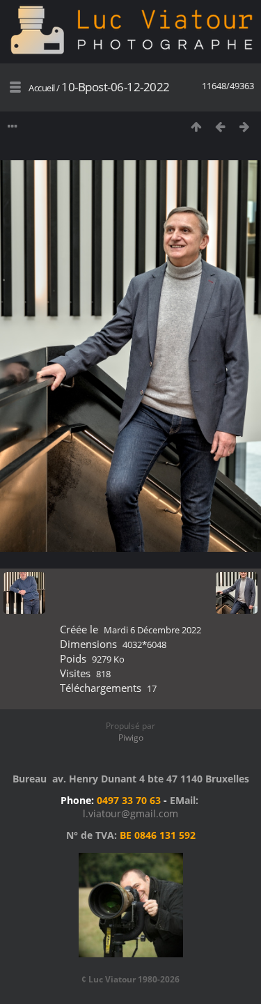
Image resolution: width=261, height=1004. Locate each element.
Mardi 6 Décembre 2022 (152, 630)
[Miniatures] (196, 126)
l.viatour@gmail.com (130, 813)
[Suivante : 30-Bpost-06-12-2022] (244, 126)
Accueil (42, 88)
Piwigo (130, 737)
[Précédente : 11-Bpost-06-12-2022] (220, 126)
